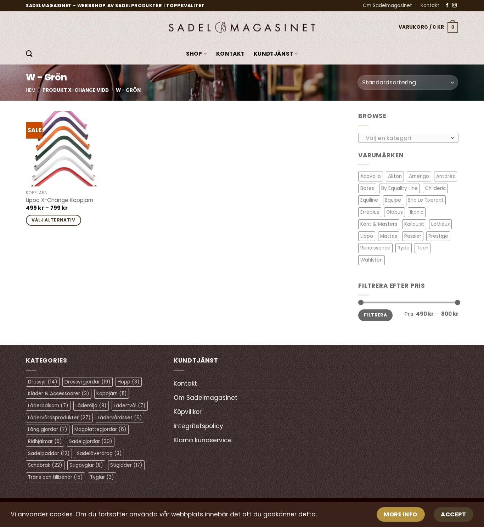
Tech (422, 248)
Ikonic (416, 212)
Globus (394, 212)
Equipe (393, 200)
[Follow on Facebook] (447, 5)
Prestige (438, 235)
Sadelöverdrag (99, 453)
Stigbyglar (86, 465)
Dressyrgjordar (87, 382)
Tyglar (102, 477)
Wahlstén (371, 260)
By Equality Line (399, 188)
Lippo (366, 235)
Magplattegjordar (100, 429)
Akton (395, 176)
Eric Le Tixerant (426, 200)
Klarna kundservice (203, 440)
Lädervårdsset (120, 417)
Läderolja (91, 405)
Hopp (129, 382)
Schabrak (45, 465)
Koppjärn (111, 393)
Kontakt (430, 5)
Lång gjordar (47, 429)
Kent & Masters (378, 224)
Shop (194, 53)
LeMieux (440, 224)
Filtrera (375, 315)
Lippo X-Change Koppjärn (59, 200)
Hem (30, 90)
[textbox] (406, 138)
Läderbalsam (48, 405)
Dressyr (42, 382)
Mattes (388, 235)
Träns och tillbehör (55, 477)
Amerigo (419, 176)
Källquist (414, 224)
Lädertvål (130, 405)
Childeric (435, 188)
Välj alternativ (53, 220)
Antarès (445, 176)
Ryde (404, 248)
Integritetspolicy (198, 426)
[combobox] (408, 137)
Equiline (369, 200)
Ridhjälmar (45, 441)
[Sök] (29, 53)
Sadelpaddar (49, 453)
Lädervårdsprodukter (59, 417)
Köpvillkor (188, 412)
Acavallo (370, 176)
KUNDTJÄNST (273, 53)
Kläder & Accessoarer (58, 393)
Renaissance (375, 248)
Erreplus (369, 212)
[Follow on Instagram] (454, 5)
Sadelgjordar (90, 441)
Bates (367, 188)
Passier (412, 235)
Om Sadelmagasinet (387, 5)
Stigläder (126, 465)
